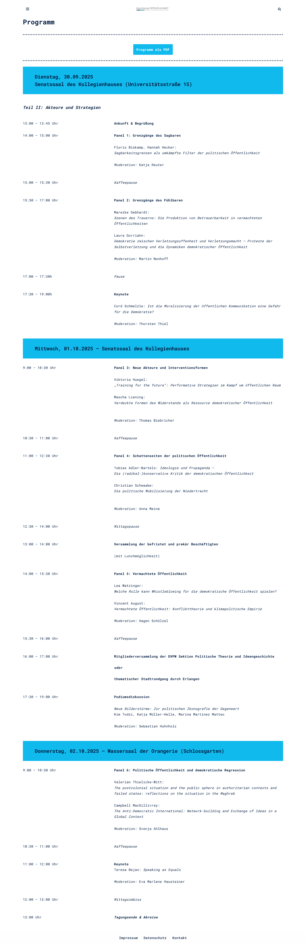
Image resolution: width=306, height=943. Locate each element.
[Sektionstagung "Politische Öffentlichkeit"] (153, 9)
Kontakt (179, 938)
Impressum (128, 938)
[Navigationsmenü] (27, 9)
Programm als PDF (153, 49)
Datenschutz (155, 938)
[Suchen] (279, 9)
